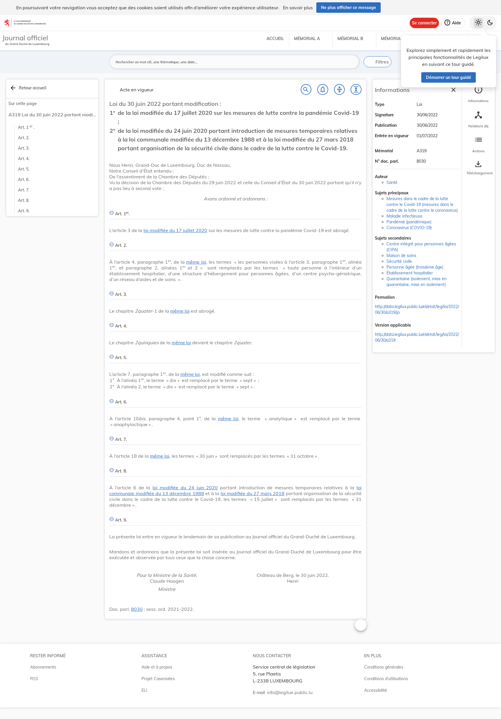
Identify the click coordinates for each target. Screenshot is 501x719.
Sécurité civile (399, 261)
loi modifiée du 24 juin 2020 (185, 487)
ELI (144, 690)
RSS (34, 678)
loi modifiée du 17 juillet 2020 (175, 230)
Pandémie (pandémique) (408, 221)
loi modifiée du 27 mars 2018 (253, 493)
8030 (137, 609)
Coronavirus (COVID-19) (409, 227)
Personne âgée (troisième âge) (414, 267)
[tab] (478, 94)
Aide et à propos (156, 667)
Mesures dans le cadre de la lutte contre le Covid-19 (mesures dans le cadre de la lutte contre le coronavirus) (422, 204)
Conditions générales (383, 667)
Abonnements (43, 667)
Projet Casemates (158, 678)
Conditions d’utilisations (386, 678)
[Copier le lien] (403, 298)
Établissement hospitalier (409, 273)
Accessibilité (375, 690)
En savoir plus (298, 7)
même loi (196, 262)
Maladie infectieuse (404, 216)
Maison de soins (401, 255)
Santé (391, 182)
